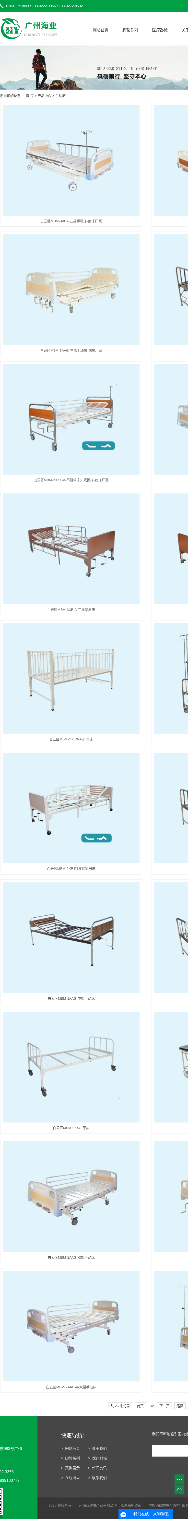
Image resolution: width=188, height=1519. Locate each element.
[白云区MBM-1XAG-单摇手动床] (71, 937)
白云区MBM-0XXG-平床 (71, 1128)
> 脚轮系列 (71, 1458)
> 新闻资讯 (97, 1468)
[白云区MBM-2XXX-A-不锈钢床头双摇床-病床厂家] (71, 419)
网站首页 (100, 30)
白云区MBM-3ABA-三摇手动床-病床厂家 (71, 221)
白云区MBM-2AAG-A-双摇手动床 (71, 1387)
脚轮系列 (130, 30)
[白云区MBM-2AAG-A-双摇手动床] (71, 1326)
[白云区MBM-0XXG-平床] (71, 1067)
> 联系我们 (97, 1478)
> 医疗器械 (97, 1458)
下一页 (164, 1406)
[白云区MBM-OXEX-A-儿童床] (71, 678)
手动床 (60, 96)
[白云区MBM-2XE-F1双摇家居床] (71, 808)
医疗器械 (160, 30)
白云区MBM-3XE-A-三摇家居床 (71, 610)
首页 (140, 1406)
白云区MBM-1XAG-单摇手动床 (71, 998)
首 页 (30, 96)
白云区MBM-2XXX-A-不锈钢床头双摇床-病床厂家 (71, 480)
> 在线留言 (70, 1478)
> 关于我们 (97, 1448)
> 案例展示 (70, 1468)
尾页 (179, 1406)
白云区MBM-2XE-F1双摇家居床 (71, 869)
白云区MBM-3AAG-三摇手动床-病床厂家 (71, 350)
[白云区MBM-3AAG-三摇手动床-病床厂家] (71, 289)
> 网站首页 (70, 1448)
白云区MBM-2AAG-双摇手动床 (71, 1257)
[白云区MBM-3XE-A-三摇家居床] (71, 548)
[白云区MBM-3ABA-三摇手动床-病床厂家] (71, 160)
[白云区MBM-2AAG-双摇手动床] (71, 1196)
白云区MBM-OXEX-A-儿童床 (71, 739)
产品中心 (44, 96)
